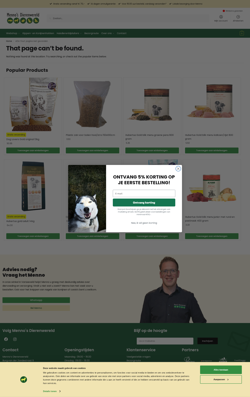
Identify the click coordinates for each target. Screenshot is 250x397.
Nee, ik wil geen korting (144, 223)
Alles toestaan (221, 369)
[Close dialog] (178, 168)
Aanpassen (219, 379)
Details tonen (50, 391)
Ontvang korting (144, 202)
